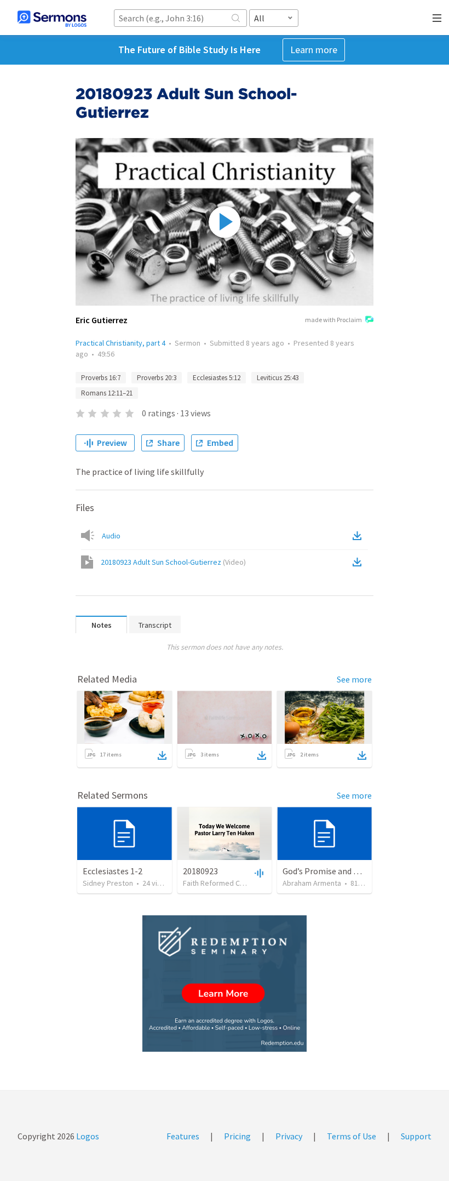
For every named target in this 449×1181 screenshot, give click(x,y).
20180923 (200, 870)
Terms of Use (351, 1136)
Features (182, 1136)
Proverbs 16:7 (100, 377)
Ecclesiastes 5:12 (216, 377)
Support (416, 1136)
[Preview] (258, 872)
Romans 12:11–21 (107, 393)
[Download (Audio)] (359, 536)
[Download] (162, 755)
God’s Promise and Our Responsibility (353, 870)
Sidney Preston (108, 883)
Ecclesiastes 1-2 (112, 870)
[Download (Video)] (359, 562)
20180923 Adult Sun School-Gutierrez (173, 562)
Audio (111, 536)
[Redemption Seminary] (224, 983)
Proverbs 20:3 (156, 377)
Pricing (237, 1136)
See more (354, 679)
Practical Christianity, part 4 (120, 343)
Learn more (313, 49)
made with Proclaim (333, 320)
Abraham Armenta (312, 883)
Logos (86, 1136)
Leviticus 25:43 (277, 377)
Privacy (288, 1136)
